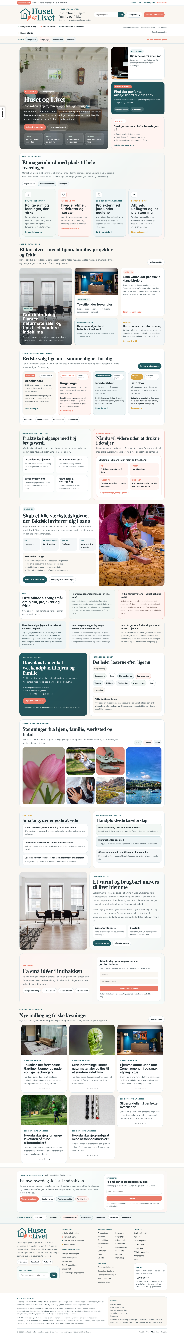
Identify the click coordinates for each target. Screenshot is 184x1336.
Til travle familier (104, 1278)
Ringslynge (44, 40)
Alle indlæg (155, 1332)
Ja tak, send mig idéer (129, 988)
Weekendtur (123, 683)
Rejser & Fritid (26, 33)
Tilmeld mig (134, 1198)
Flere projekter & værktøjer (62, 579)
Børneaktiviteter (70, 1217)
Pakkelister (119, 1251)
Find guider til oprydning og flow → (114, 493)
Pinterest (47, 1262)
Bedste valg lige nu (106, 1267)
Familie (148, 742)
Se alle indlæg (156, 1019)
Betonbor (70, 40)
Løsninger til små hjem (107, 1275)
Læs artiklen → (44, 1088)
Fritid (157, 742)
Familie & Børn (49, 26)
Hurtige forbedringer (131, 27)
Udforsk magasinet (35, 127)
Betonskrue (73, 419)
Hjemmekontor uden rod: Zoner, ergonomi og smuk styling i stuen (138, 1068)
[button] (2, 113)
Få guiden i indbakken (34, 701)
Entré (112, 676)
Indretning (119, 1258)
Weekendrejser (104, 1282)
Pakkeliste (99, 690)
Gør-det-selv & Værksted (72, 26)
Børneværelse (143, 676)
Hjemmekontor (125, 676)
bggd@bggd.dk (142, 1277)
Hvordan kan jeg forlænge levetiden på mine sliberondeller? (43, 1139)
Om (140, 3)
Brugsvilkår (138, 1248)
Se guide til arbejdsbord (35, 579)
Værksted (114, 1217)
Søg (121, 15)
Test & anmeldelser (159, 32)
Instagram (23, 1262)
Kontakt (137, 1237)
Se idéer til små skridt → (124, 145)
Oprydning (119, 1254)
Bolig (138, 742)
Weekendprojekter (148, 27)
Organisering (29, 184)
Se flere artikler (156, 262)
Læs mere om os (102, 943)
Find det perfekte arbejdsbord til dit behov (49, 3)
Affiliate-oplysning (141, 1252)
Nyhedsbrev (162, 3)
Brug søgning (99, 668)
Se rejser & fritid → (131, 341)
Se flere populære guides (157, 40)
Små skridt (66, 1269)
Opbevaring (100, 676)
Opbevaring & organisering (73, 1273)
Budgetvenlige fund (106, 1271)
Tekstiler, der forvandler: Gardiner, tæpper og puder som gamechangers (43, 1068)
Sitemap (137, 1259)
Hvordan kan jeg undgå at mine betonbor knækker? (90, 1137)
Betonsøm (28, 419)
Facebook (35, 1262)
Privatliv (164, 1332)
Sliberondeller (43, 419)
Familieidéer (162, 27)
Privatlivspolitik (149, 3)
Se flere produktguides (149, 366)
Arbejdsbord (31, 40)
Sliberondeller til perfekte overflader (138, 1105)
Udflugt (109, 683)
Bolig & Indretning (28, 26)
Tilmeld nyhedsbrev (29, 1199)
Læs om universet (58, 127)
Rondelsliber (58, 40)
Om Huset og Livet (141, 1233)
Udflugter (63, 184)
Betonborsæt (58, 419)
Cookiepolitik (139, 1244)
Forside (133, 3)
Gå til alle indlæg (122, 943)
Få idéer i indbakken (154, 14)
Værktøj (98, 683)
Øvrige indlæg (134, 14)
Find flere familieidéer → (133, 312)
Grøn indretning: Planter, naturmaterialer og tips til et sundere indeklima (90, 1068)
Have (152, 683)
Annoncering (139, 1256)
